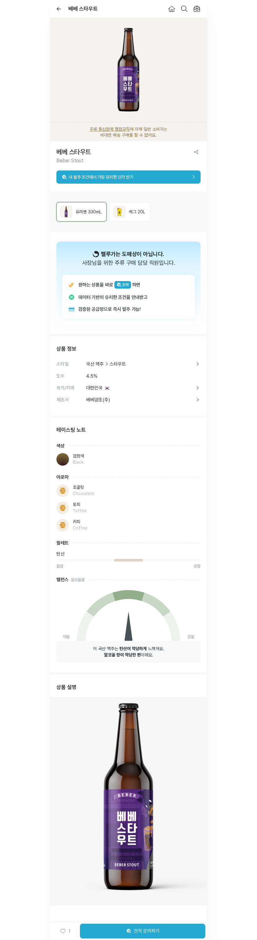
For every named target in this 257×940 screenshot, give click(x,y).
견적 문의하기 (147, 931)
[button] (65, 931)
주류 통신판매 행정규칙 (110, 129)
